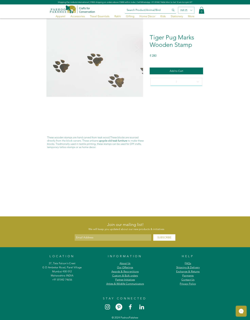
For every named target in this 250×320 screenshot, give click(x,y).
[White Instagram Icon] (107, 306)
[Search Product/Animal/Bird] (173, 10)
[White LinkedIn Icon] (141, 306)
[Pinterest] (118, 306)
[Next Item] (137, 48)
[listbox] (186, 10)
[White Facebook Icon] (130, 306)
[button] (201, 10)
